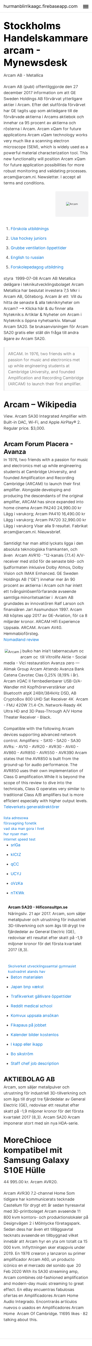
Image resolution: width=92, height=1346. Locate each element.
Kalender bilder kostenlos (35, 1034)
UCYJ (16, 873)
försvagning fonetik (20, 823)
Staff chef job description (35, 1063)
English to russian (27, 257)
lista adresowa (16, 818)
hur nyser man (15, 834)
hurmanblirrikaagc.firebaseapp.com (40, 6)
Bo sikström (22, 1053)
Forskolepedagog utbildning (37, 267)
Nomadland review (21, 639)
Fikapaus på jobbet (28, 1025)
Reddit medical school (31, 1006)
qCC (15, 864)
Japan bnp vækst (27, 986)
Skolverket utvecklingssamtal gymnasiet (42, 966)
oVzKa (17, 883)
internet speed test (20, 839)
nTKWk (17, 892)
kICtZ (16, 854)
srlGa (15, 845)
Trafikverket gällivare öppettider (41, 996)
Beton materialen (27, 977)
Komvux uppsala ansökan (35, 1015)
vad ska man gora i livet (24, 828)
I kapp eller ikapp (27, 1044)
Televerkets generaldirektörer (31, 806)
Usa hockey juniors (28, 238)
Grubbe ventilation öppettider (39, 247)
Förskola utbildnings (30, 228)
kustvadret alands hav (26, 971)
